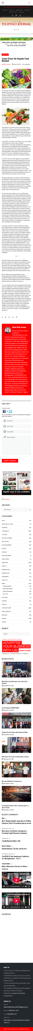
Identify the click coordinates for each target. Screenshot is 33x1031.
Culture (4, 534)
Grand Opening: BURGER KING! (10, 708)
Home (6, 44)
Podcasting (21, 12)
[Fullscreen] (29, 886)
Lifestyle (4, 580)
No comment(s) (26, 64)
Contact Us (11, 10)
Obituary (5, 597)
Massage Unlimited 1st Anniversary (12, 781)
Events (4, 548)
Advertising (27, 10)
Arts (3, 520)
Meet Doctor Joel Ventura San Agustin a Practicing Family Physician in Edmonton (14, 832)
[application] (16, 880)
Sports (4, 618)
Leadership (5, 576)
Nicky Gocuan (6, 64)
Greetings (5, 562)
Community (5, 531)
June (16, 44)
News (3, 583)
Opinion (24, 44)
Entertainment (7, 545)
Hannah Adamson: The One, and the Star (14, 849)
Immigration (6, 569)
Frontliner (5, 559)
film (3, 818)
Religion (4, 615)
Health (4, 566)
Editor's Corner (7, 538)
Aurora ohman (6, 846)
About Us (5, 10)
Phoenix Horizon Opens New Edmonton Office (15, 732)
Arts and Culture (7, 524)
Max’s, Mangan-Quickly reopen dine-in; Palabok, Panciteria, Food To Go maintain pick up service (16, 822)
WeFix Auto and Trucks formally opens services (15, 757)
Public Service (6, 611)
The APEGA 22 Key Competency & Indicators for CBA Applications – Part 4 (15, 857)
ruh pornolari (6, 864)
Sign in (17, 29)
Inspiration (5, 573)
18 (19, 44)
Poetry (4, 604)
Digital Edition (19, 10)
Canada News (7, 586)
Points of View (6, 608)
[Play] (4, 886)
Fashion (4, 552)
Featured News (6, 555)
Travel (4, 622)
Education (5, 541)
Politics (5, 594)
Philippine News (7, 591)
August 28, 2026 (13, 12)
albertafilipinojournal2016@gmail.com (16, 1007)
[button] (4, 411)
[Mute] (26, 886)
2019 (11, 44)
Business (4, 527)
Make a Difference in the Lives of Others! (14, 866)
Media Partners (7, 588)
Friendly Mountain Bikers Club (11, 841)
